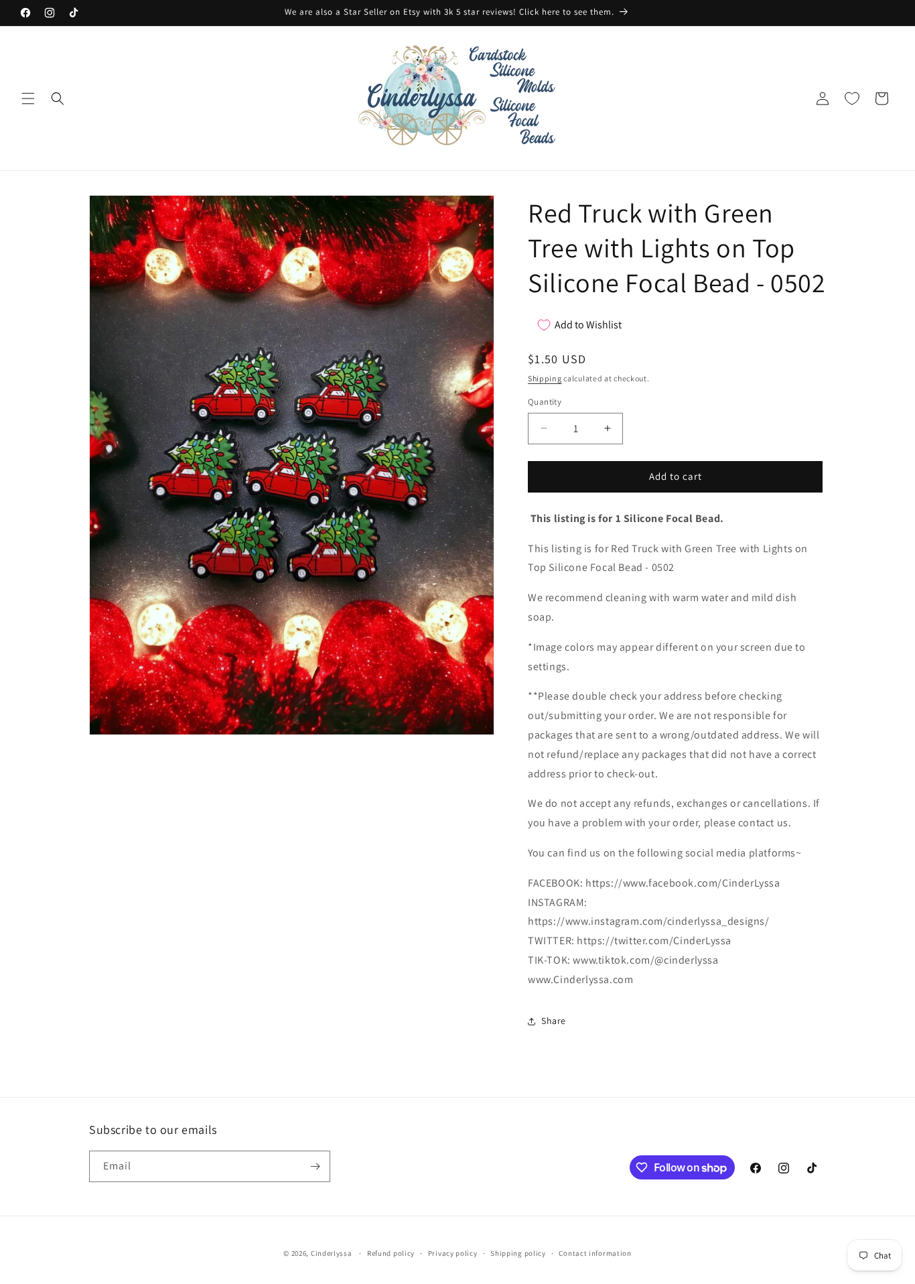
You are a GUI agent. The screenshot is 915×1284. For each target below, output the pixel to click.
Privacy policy (453, 1253)
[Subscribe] (315, 1166)
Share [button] (553, 1021)
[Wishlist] (852, 98)
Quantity (544, 401)
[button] (28, 98)
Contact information (595, 1253)
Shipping (545, 378)
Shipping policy (518, 1253)
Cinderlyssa (331, 1253)
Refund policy (391, 1253)
